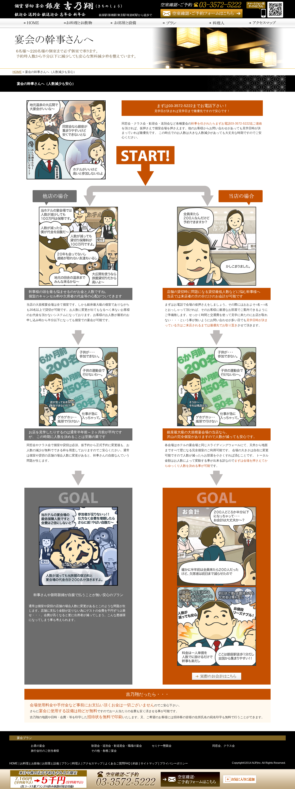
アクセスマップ (93, 763)
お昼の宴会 (38, 745)
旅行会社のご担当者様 (45, 750)
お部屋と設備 (50, 763)
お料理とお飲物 (30, 763)
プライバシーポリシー (174, 763)
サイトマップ (149, 763)
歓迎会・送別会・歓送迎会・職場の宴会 (116, 745)
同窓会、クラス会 (223, 745)
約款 (135, 763)
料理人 (76, 763)
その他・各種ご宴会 (104, 750)
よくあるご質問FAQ (117, 763)
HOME (17, 72)
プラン (65, 763)
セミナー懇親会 (161, 745)
